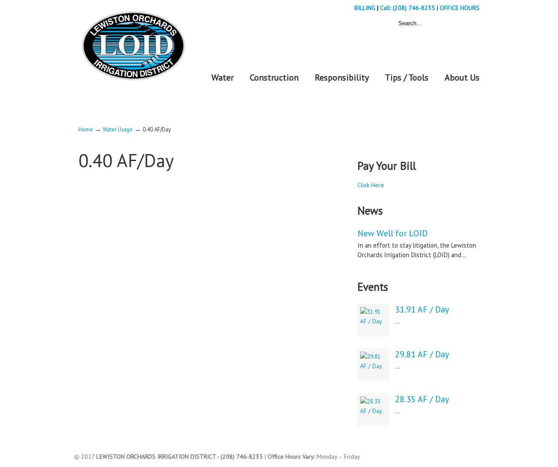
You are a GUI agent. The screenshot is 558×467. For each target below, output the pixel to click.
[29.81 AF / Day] (373, 365)
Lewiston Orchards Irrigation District (132, 43)
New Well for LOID (392, 233)
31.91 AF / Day (422, 309)
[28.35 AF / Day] (373, 409)
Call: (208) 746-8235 (408, 8)
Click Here (370, 185)
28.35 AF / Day (422, 399)
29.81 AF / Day (422, 354)
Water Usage (118, 129)
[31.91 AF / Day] (373, 320)
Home (85, 129)
